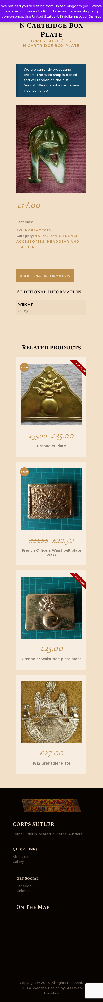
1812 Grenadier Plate (51, 763)
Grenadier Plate (51, 446)
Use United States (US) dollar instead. (56, 16)
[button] (78, 112)
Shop (54, 41)
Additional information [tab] (45, 276)
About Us (20, 857)
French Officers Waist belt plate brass (51, 552)
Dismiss (94, 16)
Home (36, 41)
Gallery (18, 862)
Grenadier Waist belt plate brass (52, 659)
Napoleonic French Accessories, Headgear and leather (48, 241)
